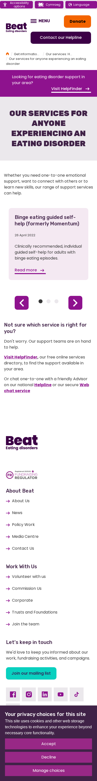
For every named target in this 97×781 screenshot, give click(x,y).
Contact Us (23, 548)
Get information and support (37, 54)
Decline (48, 757)
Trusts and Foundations (34, 612)
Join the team (25, 624)
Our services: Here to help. (67, 54)
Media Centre (25, 536)
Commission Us (27, 588)
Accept (48, 744)
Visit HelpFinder (67, 89)
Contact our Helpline (61, 37)
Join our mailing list (31, 673)
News (17, 513)
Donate (78, 21)
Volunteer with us (29, 576)
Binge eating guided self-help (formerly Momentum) (47, 220)
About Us (21, 501)
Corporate (22, 600)
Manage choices (49, 770)
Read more (26, 270)
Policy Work (23, 524)
